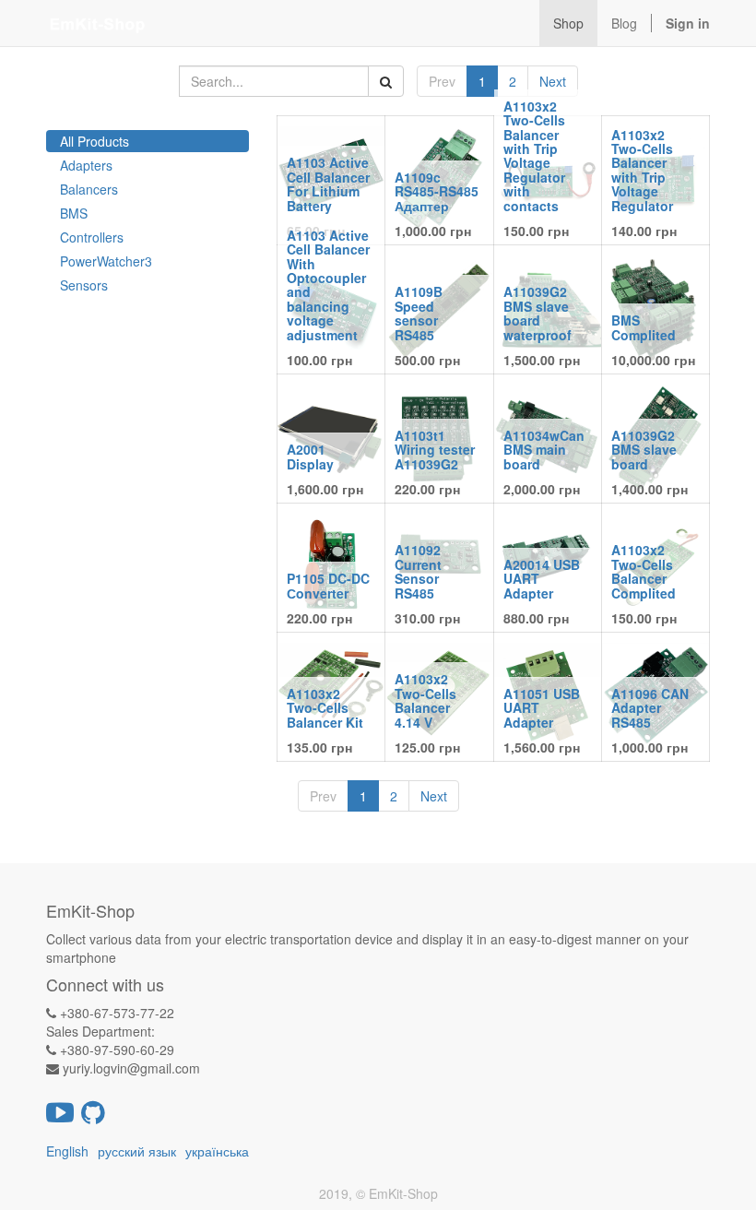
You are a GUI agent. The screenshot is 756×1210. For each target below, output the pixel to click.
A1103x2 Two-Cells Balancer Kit (325, 707)
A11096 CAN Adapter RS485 (650, 707)
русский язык (137, 1151)
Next (552, 81)
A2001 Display (310, 456)
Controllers (92, 237)
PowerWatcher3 (106, 261)
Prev (442, 81)
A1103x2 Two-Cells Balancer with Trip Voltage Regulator (642, 170)
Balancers (89, 189)
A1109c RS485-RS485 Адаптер (436, 191)
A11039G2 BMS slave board (644, 449)
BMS (74, 213)
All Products (94, 141)
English (67, 1151)
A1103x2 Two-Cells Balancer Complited (643, 570)
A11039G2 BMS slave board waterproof (537, 312)
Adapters (86, 165)
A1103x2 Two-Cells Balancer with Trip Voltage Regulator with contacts (534, 156)
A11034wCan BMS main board (544, 449)
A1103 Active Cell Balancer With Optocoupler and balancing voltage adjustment (328, 285)
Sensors (84, 285)
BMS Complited (643, 327)
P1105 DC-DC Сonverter (328, 585)
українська (217, 1151)
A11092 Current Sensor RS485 (418, 570)
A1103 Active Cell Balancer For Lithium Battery (328, 183)
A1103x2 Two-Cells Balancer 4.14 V (425, 700)
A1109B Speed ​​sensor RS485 (419, 312)
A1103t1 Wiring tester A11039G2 (435, 449)
